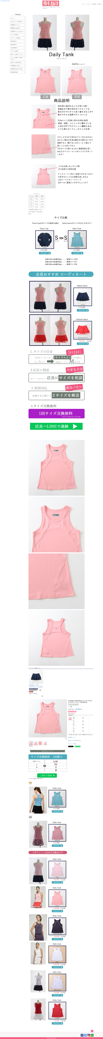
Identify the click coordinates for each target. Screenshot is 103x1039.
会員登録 (94, 4)
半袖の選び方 (14, 41)
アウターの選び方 (14, 51)
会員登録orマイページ (15, 24)
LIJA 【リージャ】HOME (16, 21)
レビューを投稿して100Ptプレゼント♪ (17, 58)
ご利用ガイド (99, 4)
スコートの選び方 (14, 34)
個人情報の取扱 (14, 72)
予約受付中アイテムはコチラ (17, 31)
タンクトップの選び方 (15, 38)
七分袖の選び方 (14, 47)
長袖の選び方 (14, 44)
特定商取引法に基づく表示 (16, 68)
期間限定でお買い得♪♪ (15, 28)
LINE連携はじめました (16, 65)
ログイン (89, 4)
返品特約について (72, 737)
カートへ (84, 4)
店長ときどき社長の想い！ (16, 62)
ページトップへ (92, 1031)
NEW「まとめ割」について (17, 54)
